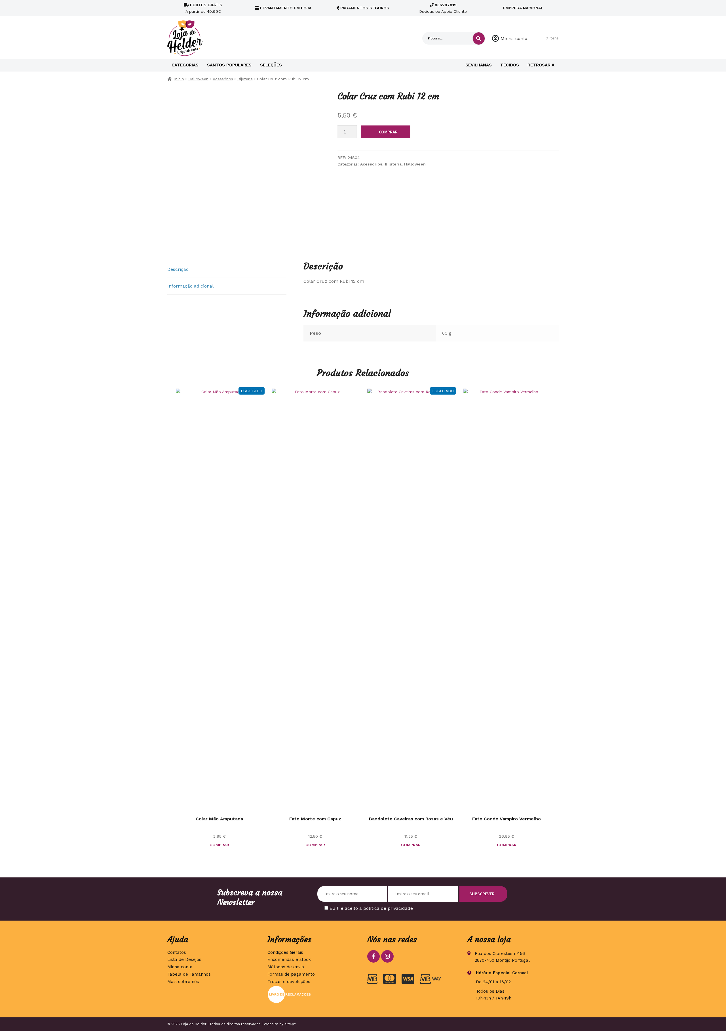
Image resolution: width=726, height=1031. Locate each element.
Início (179, 79)
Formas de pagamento (291, 974)
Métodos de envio (285, 966)
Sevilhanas (478, 65)
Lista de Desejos (184, 959)
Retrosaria (540, 65)
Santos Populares (229, 65)
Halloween (198, 79)
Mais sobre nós (183, 981)
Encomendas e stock (289, 959)
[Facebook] (373, 956)
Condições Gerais (285, 952)
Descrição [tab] (178, 269)
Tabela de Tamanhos (189, 974)
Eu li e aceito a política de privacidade (371, 908)
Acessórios (223, 79)
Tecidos (509, 65)
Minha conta (514, 38)
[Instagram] (387, 956)
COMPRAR (388, 132)
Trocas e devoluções (288, 981)
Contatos (176, 952)
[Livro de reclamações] (313, 994)
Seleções (271, 65)
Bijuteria (245, 79)
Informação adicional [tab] (190, 286)
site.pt (290, 1024)
